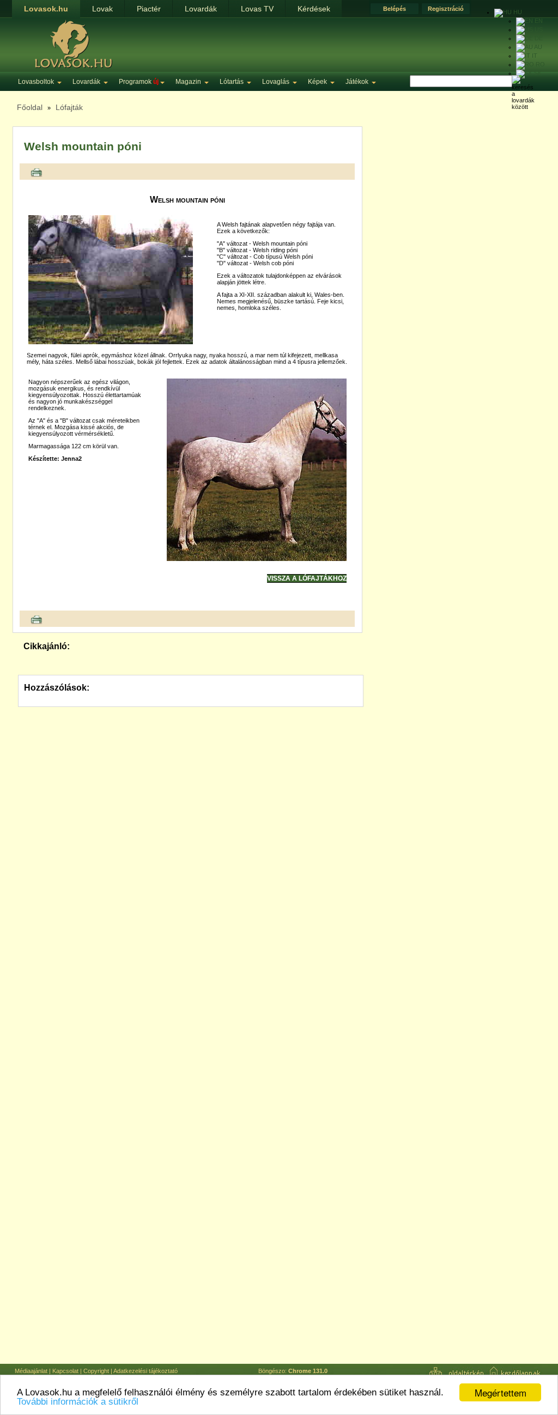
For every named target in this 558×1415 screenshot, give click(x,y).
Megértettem (500, 1392)
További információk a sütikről (77, 1401)
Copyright (96, 1371)
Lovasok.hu (46, 8)
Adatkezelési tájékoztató (145, 1371)
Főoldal (30, 107)
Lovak (102, 8)
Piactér (149, 8)
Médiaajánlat (31, 1371)
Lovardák (201, 8)
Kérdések (314, 8)
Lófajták (69, 107)
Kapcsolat (65, 1371)
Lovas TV (257, 8)
